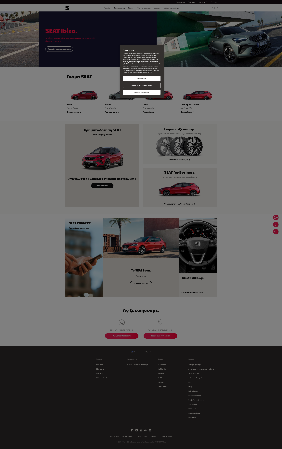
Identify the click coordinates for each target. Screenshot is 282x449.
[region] (142, 71)
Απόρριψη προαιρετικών (141, 92)
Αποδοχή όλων (142, 78)
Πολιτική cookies (147, 72)
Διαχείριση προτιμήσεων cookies (142, 85)
